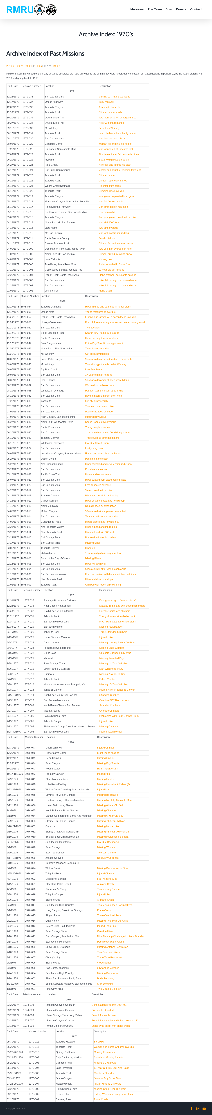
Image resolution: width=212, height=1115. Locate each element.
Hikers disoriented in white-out (102, 521)
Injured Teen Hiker (107, 926)
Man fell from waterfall (111, 201)
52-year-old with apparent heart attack (106, 511)
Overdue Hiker (105, 931)
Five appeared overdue (98, 485)
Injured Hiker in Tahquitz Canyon (117, 689)
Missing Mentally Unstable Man (114, 800)
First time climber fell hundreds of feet (119, 154)
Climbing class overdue (111, 191)
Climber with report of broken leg (103, 584)
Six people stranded (103, 1010)
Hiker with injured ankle (111, 123)
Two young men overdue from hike (117, 217)
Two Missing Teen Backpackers (114, 905)
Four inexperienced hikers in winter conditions (110, 574)
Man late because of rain (112, 138)
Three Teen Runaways (109, 957)
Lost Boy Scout (93, 369)
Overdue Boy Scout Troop (108, 1078)
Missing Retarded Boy (111, 658)
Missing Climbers (106, 810)
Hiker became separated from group (105, 500)
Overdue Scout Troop (97, 443)
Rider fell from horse (110, 186)
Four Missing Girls (107, 879)
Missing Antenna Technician (112, 947)
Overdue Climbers (109, 710)
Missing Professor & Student (112, 836)
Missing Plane (93, 558)
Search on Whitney (109, 128)
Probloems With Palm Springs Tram (119, 716)
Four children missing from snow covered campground (115, 322)
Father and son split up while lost (103, 453)
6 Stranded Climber (108, 968)
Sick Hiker (99, 1041)
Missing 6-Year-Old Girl (110, 805)
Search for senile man (104, 1015)
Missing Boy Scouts (108, 763)
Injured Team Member (111, 731)
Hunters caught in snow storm (101, 338)
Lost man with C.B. (109, 212)
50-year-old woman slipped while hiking (107, 380)
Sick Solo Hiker (105, 983)
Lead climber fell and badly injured (117, 133)
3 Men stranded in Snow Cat (114, 264)
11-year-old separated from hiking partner (107, 432)
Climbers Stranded (104, 1073)
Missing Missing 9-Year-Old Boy (117, 642)
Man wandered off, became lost (116, 149)
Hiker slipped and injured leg (101, 527)
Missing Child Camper (111, 648)
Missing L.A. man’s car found (114, 96)
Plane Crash (104, 910)
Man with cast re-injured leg (114, 233)
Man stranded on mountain (113, 207)
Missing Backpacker (108, 795)
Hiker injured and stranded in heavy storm (108, 306)
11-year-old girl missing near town (103, 553)
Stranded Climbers (109, 705)
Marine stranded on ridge (99, 411)
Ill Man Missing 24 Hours (107, 1083)
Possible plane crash (96, 458)
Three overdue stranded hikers (102, 438)
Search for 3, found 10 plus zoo (102, 333)
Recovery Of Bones (108, 858)
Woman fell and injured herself (115, 143)
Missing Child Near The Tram (110, 1089)
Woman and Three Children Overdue (114, 1047)
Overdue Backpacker (108, 842)
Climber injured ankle (110, 112)
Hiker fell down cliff (95, 563)
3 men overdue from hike (98, 490)
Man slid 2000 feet (109, 222)
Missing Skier (92, 542)
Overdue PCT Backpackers (114, 700)
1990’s (28, 66)
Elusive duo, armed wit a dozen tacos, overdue (110, 317)
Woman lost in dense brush (100, 385)
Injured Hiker (106, 637)
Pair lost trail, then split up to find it (104, 390)
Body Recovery (105, 978)
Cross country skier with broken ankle (105, 569)
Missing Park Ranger (110, 626)
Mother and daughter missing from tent (120, 170)
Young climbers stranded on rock (117, 616)
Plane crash (105, 290)
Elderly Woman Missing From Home (114, 1094)
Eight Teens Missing (108, 753)
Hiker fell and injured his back (115, 164)
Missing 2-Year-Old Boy (112, 674)
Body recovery (106, 102)
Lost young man (94, 448)
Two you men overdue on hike (115, 248)
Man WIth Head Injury (111, 668)
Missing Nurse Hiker (108, 826)
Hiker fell (90, 548)
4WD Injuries (104, 962)
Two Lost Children (107, 852)
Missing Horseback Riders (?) (113, 784)
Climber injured (107, 175)
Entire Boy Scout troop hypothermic (104, 343)
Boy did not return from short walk (103, 395)
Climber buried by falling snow (115, 254)
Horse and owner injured (98, 474)
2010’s (10, 66)
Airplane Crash (105, 884)
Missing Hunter (105, 779)
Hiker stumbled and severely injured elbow (108, 464)
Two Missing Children (109, 889)
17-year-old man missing (98, 374)
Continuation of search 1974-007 (110, 1005)
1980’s (38, 66)
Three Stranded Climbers (113, 632)
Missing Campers (109, 726)
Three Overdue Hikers (109, 915)
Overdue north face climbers (114, 611)
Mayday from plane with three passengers (122, 605)
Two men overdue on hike (99, 406)
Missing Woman (106, 847)
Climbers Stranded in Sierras (115, 653)
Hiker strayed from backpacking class (105, 479)
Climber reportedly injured (113, 180)
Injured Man (103, 789)
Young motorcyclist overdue (100, 312)
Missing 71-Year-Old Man (111, 821)
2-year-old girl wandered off (114, 159)
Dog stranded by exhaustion (100, 506)
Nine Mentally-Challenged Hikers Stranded (120, 936)
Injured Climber (105, 747)
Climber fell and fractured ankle (116, 243)
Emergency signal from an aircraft (117, 600)
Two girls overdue (108, 227)
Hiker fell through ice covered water (118, 280)
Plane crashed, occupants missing (117, 275)
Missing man (106, 259)
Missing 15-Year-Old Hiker (113, 684)
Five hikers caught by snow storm (117, 621)
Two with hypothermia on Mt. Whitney (105, 364)
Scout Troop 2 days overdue (100, 422)
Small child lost (107, 238)
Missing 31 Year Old (105, 1062)
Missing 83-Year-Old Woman (113, 831)
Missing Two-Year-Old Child (112, 920)
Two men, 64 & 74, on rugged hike (117, 117)
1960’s (56, 66)
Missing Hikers (105, 758)
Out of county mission (97, 354)
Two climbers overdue (97, 348)
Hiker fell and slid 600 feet (99, 532)
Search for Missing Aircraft (108, 1057)
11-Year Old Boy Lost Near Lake (111, 1068)
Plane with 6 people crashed (101, 537)
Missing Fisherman (104, 1052)
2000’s (19, 66)
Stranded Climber (109, 695)
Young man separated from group (117, 196)
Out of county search (96, 401)
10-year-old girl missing (111, 269)
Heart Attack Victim (107, 768)
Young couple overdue (97, 427)
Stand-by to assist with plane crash (111, 1026)
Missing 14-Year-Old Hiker (113, 663)
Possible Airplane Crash (110, 941)
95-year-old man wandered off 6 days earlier (109, 359)
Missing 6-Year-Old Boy (110, 815)
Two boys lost (92, 327)
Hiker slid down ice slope (99, 579)
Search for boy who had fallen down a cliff (114, 1020)
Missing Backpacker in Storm (113, 868)
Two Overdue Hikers (108, 952)
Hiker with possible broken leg (101, 495)
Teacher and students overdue (101, 516)
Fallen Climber (107, 679)
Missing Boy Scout (95, 417)
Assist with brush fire (110, 107)
